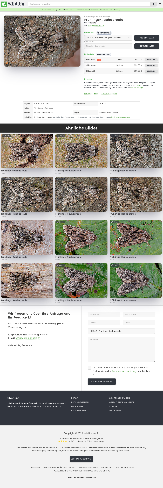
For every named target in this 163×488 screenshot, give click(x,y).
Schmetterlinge (47, 113)
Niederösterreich (105, 113)
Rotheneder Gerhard (96, 25)
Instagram (115, 410)
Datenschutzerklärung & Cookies (60, 467)
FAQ (97, 93)
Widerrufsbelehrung (88, 467)
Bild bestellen (147, 38)
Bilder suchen (78, 410)
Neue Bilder (77, 406)
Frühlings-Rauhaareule (103, 20)
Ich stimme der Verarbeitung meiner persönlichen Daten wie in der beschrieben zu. (122, 371)
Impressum (35, 467)
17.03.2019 (102, 104)
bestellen (151, 60)
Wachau (115, 113)
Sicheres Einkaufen (109, 93)
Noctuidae (73, 117)
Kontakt (89, 93)
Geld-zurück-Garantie (121, 402)
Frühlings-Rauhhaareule (101, 117)
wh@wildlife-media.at (28, 338)
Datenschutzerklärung (124, 371)
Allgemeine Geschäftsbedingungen (117, 467)
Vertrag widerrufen (81, 459)
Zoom (75, 18)
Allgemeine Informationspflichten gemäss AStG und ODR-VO (82, 471)
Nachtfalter (56, 117)
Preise (74, 398)
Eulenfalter (65, 117)
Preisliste (139, 85)
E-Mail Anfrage (137, 88)
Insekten (37, 113)
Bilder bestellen (80, 402)
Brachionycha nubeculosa (97, 16)
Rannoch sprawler (84, 117)
